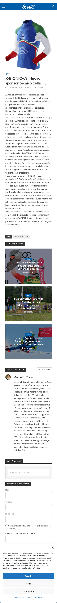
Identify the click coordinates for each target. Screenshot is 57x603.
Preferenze (28, 591)
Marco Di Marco (27, 87)
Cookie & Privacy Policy (33, 597)
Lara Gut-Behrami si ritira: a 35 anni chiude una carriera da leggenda (28, 265)
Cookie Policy (19, 597)
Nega (28, 583)
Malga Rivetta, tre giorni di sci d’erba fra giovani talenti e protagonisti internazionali (28, 303)
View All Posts (44, 369)
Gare (7, 74)
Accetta (28, 576)
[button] (52, 547)
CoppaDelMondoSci (21, 236)
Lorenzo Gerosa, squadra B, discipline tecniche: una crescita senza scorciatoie (28, 341)
